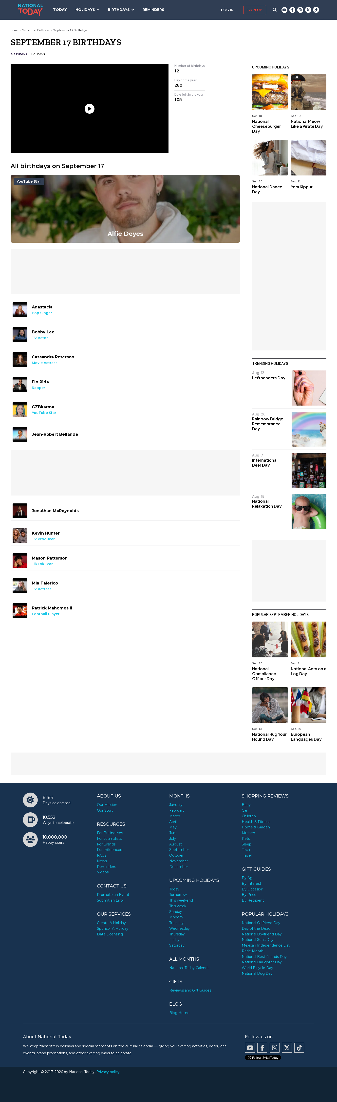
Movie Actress (44, 363)
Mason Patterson (50, 558)
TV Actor (40, 338)
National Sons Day (257, 939)
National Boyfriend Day (262, 934)
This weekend (181, 900)
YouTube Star (29, 181)
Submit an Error (110, 900)
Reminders (153, 9)
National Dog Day (257, 973)
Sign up (254, 10)
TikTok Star (42, 564)
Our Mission (107, 804)
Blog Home (179, 1013)
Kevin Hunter (46, 533)
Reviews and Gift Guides (190, 990)
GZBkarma (43, 407)
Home (14, 30)
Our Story (105, 810)
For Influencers (110, 849)
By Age (248, 878)
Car (244, 810)
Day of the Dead (256, 928)
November (178, 861)
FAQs (101, 855)
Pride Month (252, 951)
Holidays (85, 9)
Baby (246, 804)
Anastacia (42, 307)
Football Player (45, 614)
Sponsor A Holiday (112, 928)
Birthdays (119, 9)
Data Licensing (110, 934)
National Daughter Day (262, 962)
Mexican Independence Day (266, 945)
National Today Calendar (190, 968)
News (102, 861)
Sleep (246, 844)
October (176, 855)
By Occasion (252, 889)
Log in (228, 10)
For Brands (106, 844)
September (179, 849)
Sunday (175, 911)
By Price (249, 894)
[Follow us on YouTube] (284, 10)
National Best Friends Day (264, 956)
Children (249, 816)
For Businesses (110, 833)
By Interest (251, 883)
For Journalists (109, 838)
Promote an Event (113, 894)
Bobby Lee (43, 332)
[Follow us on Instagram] (300, 10)
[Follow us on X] (308, 10)
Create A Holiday (111, 923)
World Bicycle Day (257, 968)
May (173, 827)
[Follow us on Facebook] (292, 10)
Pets (246, 838)
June (173, 833)
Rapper (38, 388)
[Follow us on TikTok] (316, 10)
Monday (176, 917)
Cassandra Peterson (53, 357)
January (176, 804)
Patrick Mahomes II (52, 608)
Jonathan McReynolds (55, 510)
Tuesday (176, 923)
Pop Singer (42, 313)
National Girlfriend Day (261, 923)
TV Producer (43, 539)
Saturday (177, 945)
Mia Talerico (45, 583)
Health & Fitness (256, 822)
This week (177, 906)
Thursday (177, 934)
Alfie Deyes (125, 233)
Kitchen (248, 833)
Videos (103, 872)
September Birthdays (35, 30)
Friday (174, 939)
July (172, 838)
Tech (246, 849)
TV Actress (42, 589)
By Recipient (253, 900)
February (177, 810)
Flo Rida (40, 382)
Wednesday (179, 928)
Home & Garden (256, 827)
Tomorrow (178, 894)
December (178, 866)
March (174, 816)
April (173, 822)
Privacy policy (108, 1072)
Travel (247, 855)
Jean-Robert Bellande (55, 434)
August (175, 844)
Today (60, 9)
